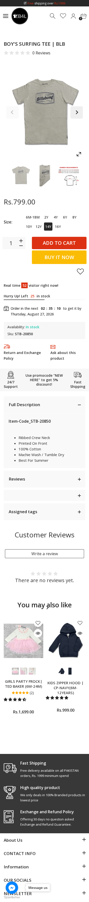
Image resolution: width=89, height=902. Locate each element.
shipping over (46, 3)
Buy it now (59, 257)
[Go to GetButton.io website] (12, 897)
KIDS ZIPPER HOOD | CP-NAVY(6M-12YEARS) (65, 687)
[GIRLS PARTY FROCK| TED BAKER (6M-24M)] (23, 640)
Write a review (44, 553)
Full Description (24, 404)
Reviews (17, 479)
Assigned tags (23, 511)
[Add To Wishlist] (80, 271)
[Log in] (73, 16)
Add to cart (59, 243)
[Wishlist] (63, 16)
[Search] (53, 16)
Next (76, 112)
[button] (15, 699)
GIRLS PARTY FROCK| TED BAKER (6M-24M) (23, 684)
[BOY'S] (21, 175)
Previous (12, 112)
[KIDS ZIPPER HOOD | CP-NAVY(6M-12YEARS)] (65, 640)
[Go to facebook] (12, 887)
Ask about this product (63, 355)
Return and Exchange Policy (22, 355)
